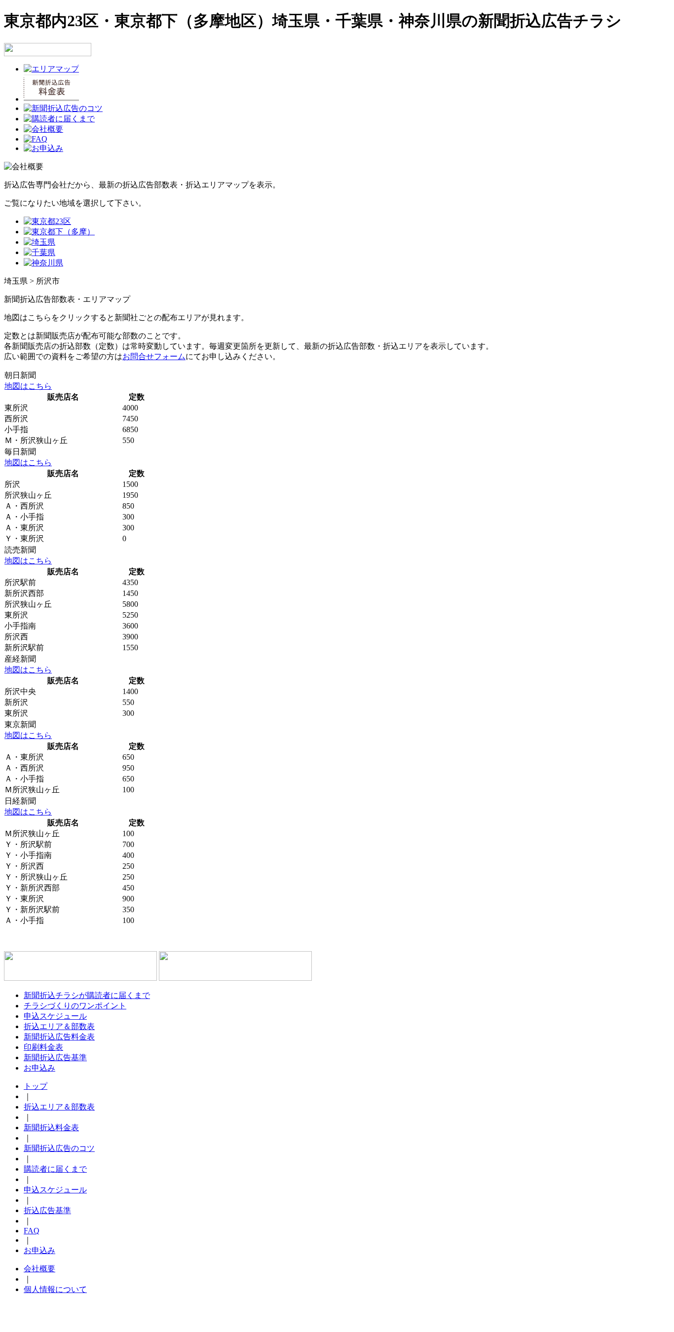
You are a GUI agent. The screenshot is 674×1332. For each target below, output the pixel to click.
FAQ (31, 1230)
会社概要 (39, 1268)
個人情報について (55, 1289)
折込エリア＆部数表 (59, 1026)
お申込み (39, 1068)
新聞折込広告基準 (55, 1057)
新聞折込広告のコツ (59, 1148)
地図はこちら (28, 386)
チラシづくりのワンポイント (75, 1005)
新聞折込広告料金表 (59, 1037)
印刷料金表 (43, 1047)
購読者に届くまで (55, 1169)
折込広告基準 (47, 1210)
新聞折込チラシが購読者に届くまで (87, 995)
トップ (35, 1086)
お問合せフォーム (154, 356)
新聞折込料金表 (51, 1127)
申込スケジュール (55, 1016)
